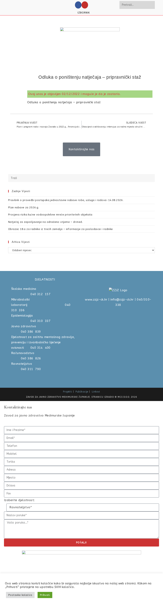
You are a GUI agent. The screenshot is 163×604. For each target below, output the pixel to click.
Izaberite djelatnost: (19, 500)
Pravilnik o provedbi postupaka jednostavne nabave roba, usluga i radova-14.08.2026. (65, 200)
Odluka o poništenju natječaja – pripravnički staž (64, 102)
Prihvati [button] (45, 594)
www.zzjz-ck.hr (96, 299)
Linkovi (96, 391)
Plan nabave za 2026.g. (23, 207)
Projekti (67, 391)
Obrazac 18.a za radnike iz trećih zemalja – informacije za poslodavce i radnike (60, 229)
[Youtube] (85, 5)
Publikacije (82, 391)
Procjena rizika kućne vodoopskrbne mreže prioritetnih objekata (50, 214)
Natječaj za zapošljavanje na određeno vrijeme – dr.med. (45, 221)
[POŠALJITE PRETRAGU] (151, 5)
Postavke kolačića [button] (20, 594)
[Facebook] (78, 5)
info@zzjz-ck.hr (122, 299)
